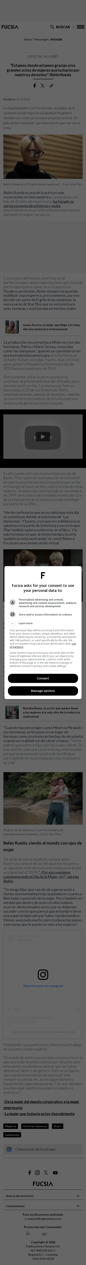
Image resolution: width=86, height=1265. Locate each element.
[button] (43, 623)
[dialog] (43, 632)
